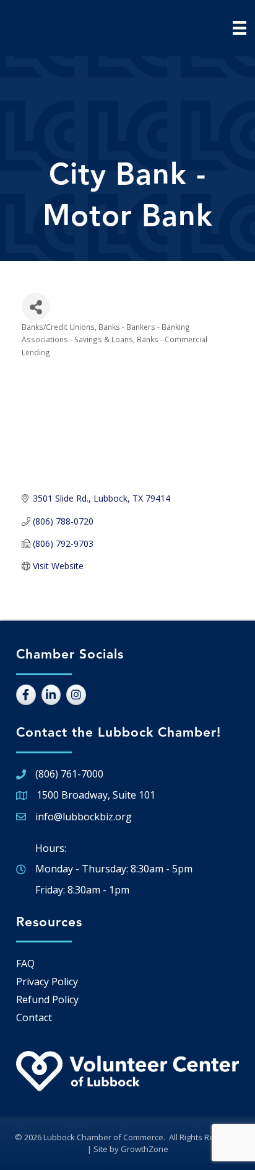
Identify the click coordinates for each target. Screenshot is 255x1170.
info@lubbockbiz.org (83, 816)
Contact (34, 1017)
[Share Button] (36, 307)
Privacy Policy (47, 981)
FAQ (25, 963)
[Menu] (239, 27)
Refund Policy (47, 999)
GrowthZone (144, 1148)
